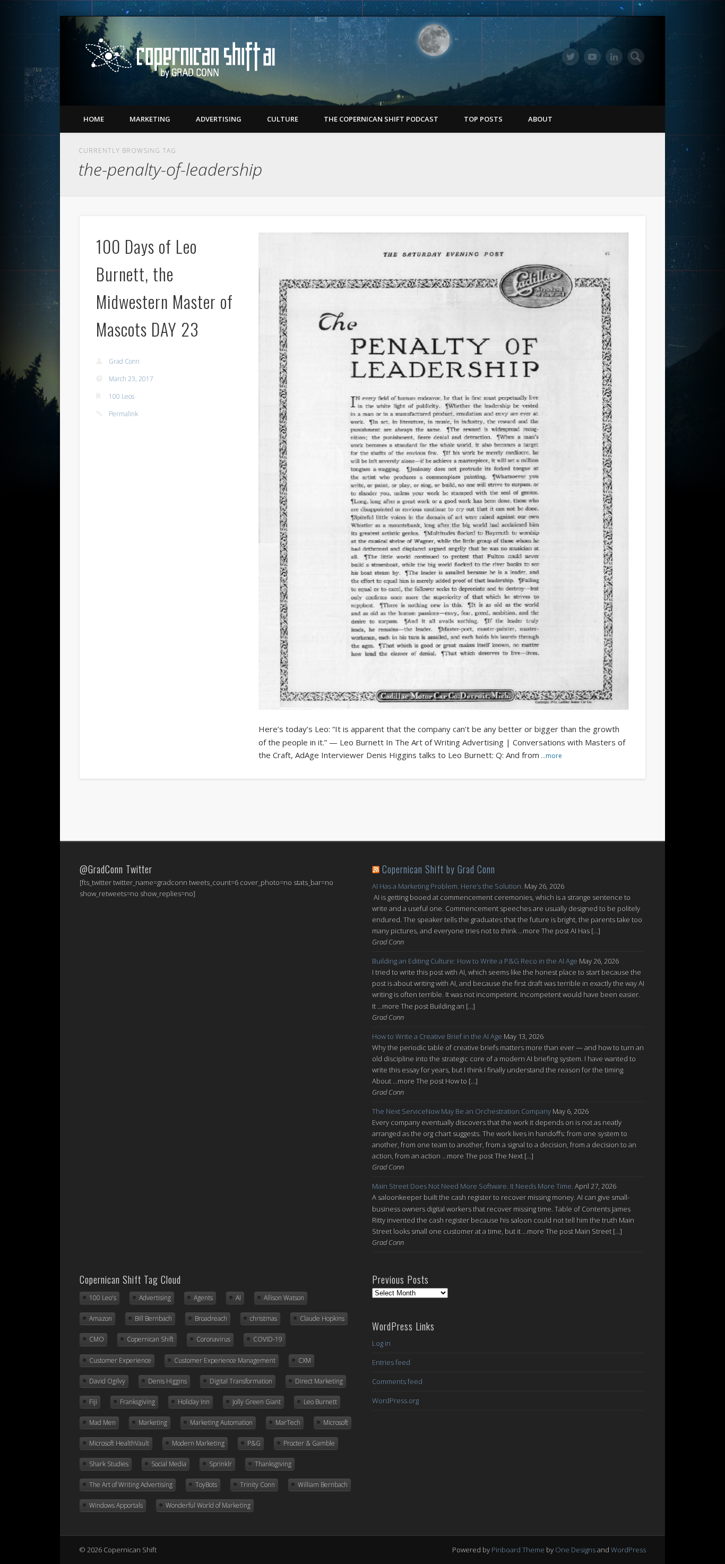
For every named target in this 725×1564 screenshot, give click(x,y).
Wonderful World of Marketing (208, 1505)
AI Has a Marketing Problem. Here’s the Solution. (447, 886)
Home (93, 119)
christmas (263, 1318)
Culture (282, 119)
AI (238, 1297)
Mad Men (102, 1422)
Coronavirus (213, 1339)
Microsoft (335, 1422)
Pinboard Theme (518, 1549)
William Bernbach (323, 1484)
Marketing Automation (221, 1422)
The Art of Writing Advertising (130, 1484)
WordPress (628, 1549)
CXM (304, 1360)
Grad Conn (124, 361)
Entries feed (391, 1362)
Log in (381, 1343)
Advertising (218, 119)
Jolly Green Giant (256, 1401)
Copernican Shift (150, 1339)
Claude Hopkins (322, 1318)
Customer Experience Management (224, 1360)
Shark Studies (108, 1463)
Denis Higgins (167, 1381)
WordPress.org (395, 1400)
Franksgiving (137, 1401)
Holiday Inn (194, 1401)
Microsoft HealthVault (119, 1443)
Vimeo (592, 56)
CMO (96, 1339)
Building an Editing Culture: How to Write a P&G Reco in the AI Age (474, 961)
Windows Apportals (116, 1505)
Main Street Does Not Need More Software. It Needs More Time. (472, 1186)
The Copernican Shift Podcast (381, 119)
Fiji (93, 1401)
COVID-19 (267, 1339)
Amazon (100, 1318)
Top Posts (483, 119)
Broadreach (211, 1318)
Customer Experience (120, 1360)
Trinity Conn (257, 1484)
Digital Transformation (241, 1381)
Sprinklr (220, 1463)
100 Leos (121, 396)
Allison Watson (284, 1297)
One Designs (575, 1549)
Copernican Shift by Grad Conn (438, 869)
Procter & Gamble (309, 1443)
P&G (254, 1443)
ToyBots (206, 1484)
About (540, 119)
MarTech (287, 1422)
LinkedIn (614, 56)
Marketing (150, 119)
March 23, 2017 (131, 378)
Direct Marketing (319, 1381)
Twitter (570, 56)
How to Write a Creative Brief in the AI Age (437, 1036)
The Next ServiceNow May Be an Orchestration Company (461, 1111)
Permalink (123, 413)
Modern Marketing (198, 1443)
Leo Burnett (320, 1401)
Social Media (168, 1463)
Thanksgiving (273, 1463)
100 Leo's (102, 1297)
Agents (203, 1297)
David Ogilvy (107, 1381)
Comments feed (397, 1381)
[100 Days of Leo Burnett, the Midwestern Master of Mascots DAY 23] (443, 471)
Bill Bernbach (153, 1318)
